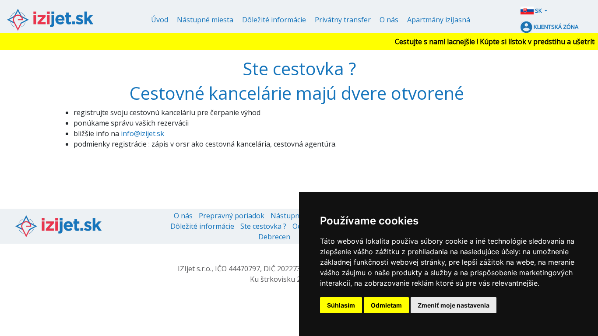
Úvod (159, 19)
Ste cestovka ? (263, 226)
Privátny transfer (343, 19)
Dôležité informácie (274, 19)
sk (538, 10)
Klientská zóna (555, 27)
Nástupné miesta (205, 19)
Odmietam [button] (386, 305)
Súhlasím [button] (341, 305)
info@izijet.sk (142, 133)
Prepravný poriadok (231, 215)
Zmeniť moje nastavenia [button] (453, 305)
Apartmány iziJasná (438, 19)
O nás (389, 19)
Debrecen (274, 237)
